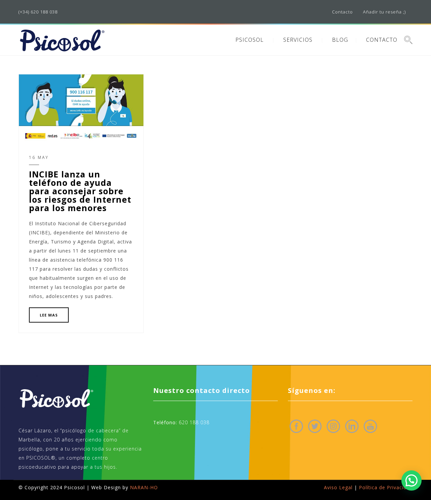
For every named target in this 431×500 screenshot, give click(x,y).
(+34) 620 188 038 (38, 12)
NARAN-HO (144, 487)
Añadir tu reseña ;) (384, 12)
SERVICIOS (297, 39)
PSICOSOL (249, 39)
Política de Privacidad (385, 487)
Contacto (342, 12)
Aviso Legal (338, 487)
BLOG (340, 39)
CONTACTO (381, 39)
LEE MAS (49, 315)
